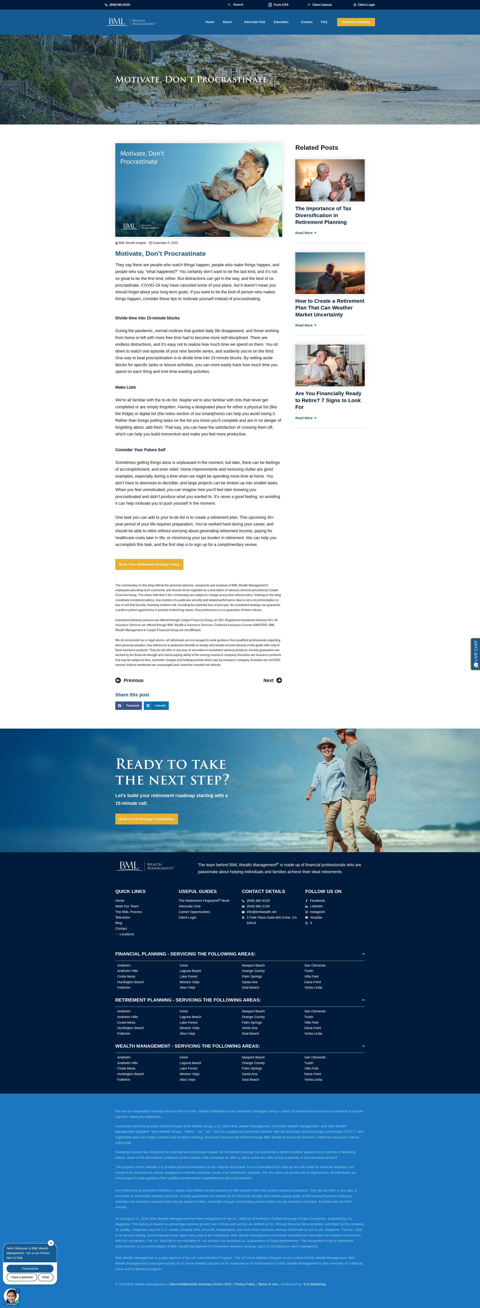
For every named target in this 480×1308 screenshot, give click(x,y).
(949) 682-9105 (120, 4)
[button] (128, 705)
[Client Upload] (309, 5)
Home (210, 22)
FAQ (324, 22)
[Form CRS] (270, 5)
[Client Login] (354, 4)
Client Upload (322, 4)
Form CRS (281, 4)
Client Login (366, 4)
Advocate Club (254, 22)
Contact (306, 22)
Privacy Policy (244, 1284)
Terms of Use (268, 1284)
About (227, 22)
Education (281, 22)
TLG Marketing (314, 1284)
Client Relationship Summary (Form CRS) (200, 1284)
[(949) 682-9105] (106, 4)
